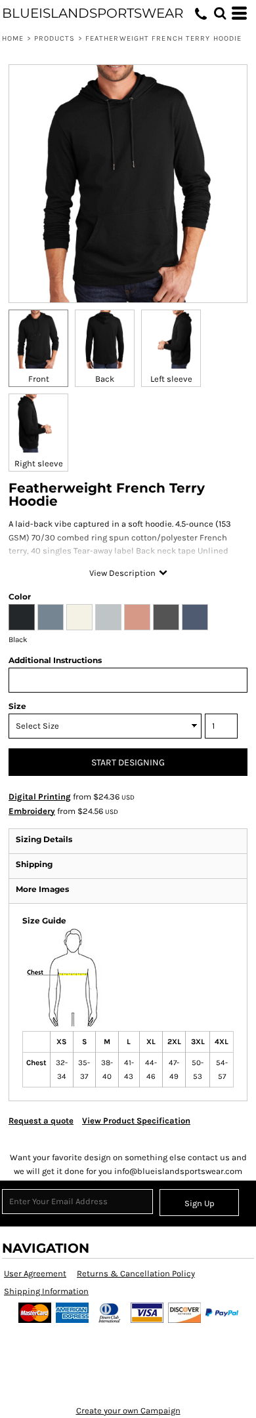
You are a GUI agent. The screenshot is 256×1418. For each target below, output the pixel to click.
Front (38, 379)
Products (54, 38)
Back (104, 379)
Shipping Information (46, 1291)
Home (13, 38)
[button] (219, 13)
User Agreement (35, 1273)
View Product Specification (136, 1120)
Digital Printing (40, 796)
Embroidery (32, 811)
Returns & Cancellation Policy (136, 1273)
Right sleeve (38, 463)
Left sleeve (171, 379)
